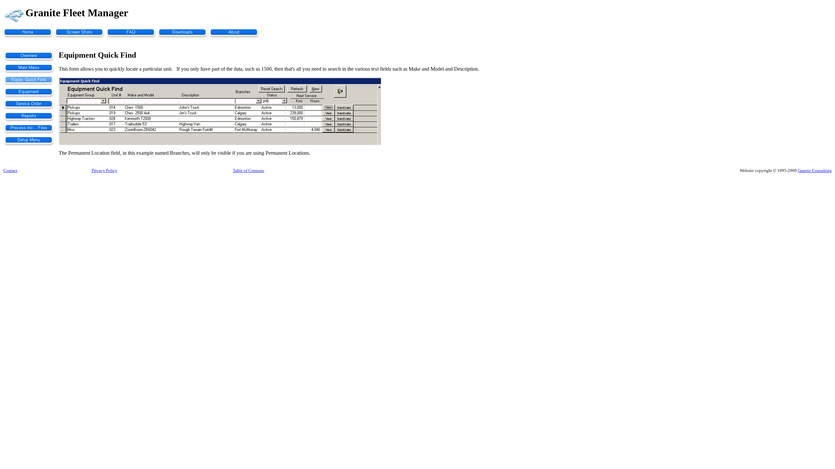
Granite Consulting (815, 170)
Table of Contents (248, 170)
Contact (10, 170)
